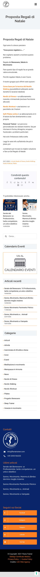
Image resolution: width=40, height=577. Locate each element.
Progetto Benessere (12, 398)
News (6, 374)
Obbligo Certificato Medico (20, 556)
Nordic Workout (7, 163)
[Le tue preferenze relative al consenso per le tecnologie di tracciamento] (36, 573)
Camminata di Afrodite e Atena (16, 350)
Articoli (13, 161)
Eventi (6, 359)
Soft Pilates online (10, 114)
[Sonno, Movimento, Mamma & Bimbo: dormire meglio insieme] (29, 205)
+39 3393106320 (14, 456)
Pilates (15, 163)
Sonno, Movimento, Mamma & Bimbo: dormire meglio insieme (29, 218)
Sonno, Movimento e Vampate (16, 321)
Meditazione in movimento (14, 364)
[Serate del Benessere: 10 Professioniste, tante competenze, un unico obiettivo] (10, 205)
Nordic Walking (30, 161)
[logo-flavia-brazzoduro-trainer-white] (10, 433)
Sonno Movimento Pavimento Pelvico (18, 307)
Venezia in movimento (12, 408)
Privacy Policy (13, 559)
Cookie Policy (27, 559)
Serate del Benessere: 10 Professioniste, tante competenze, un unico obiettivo (10, 218)
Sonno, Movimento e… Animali (15, 314)
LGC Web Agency (23, 562)
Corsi (6, 355)
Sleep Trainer (9, 403)
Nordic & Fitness (20, 161)
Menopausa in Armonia (13, 369)
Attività (7, 345)
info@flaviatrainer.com (16, 451)
